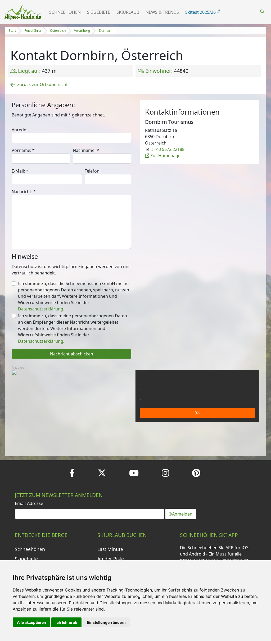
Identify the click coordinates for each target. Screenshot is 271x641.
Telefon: (93, 171)
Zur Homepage (164, 156)
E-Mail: (20, 171)
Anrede (19, 130)
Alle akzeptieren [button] (31, 622)
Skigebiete (98, 12)
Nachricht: (24, 192)
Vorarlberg (82, 30)
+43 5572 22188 (169, 149)
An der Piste (110, 559)
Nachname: (86, 150)
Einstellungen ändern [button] (106, 622)
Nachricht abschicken (71, 354)
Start (12, 30)
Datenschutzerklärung (40, 309)
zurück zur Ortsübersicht (42, 84)
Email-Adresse (29, 503)
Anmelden (182, 514)
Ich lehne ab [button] (66, 622)
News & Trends (162, 12)
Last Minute (110, 549)
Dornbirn (105, 30)
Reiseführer (33, 30)
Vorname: (23, 150)
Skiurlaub (127, 12)
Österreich (58, 30)
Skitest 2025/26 (201, 12)
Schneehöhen (65, 12)
